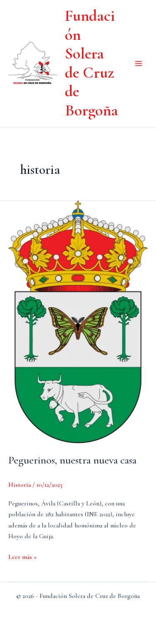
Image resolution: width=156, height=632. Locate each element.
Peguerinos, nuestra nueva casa (72, 460)
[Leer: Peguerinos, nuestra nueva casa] (78, 321)
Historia (19, 485)
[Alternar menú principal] (138, 63)
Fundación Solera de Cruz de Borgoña (91, 63)
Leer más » (22, 557)
